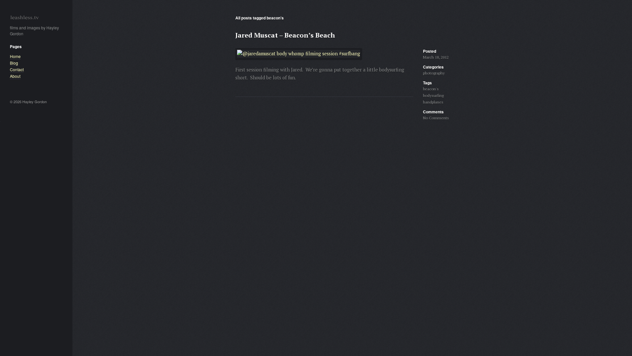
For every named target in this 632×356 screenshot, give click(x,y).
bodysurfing (433, 95)
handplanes (433, 102)
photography (434, 73)
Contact (17, 69)
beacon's (431, 88)
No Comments (436, 117)
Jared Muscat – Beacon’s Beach (285, 35)
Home (15, 56)
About (15, 76)
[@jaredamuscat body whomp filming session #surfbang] (298, 55)
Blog (14, 63)
